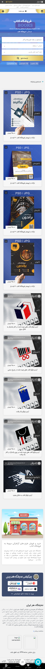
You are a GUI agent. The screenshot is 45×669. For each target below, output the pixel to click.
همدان (36, 113)
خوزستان (35, 163)
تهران (36, 262)
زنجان (36, 394)
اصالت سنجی (8, 5)
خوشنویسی (11, 63)
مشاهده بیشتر (39, 631)
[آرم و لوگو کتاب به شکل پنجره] (22, 479)
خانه (38, 29)
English (10, 2)
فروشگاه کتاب (23, 21)
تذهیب (33, 63)
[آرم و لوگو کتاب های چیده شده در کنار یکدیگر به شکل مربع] (22, 312)
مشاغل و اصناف (20, 29)
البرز (37, 310)
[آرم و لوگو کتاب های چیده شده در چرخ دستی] (22, 354)
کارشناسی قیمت (24, 7)
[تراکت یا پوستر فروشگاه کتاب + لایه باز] (22, 115)
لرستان (36, 211)
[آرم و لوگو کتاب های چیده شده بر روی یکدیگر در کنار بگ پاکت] (22, 437)
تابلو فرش (23, 63)
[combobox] (22, 46)
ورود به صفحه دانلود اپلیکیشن (24, 594)
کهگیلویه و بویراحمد (32, 477)
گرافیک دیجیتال (31, 29)
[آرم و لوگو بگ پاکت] (22, 396)
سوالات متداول (17, 5)
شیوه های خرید (36, 5)
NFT (18, 7)
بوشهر (36, 436)
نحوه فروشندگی (26, 5)
